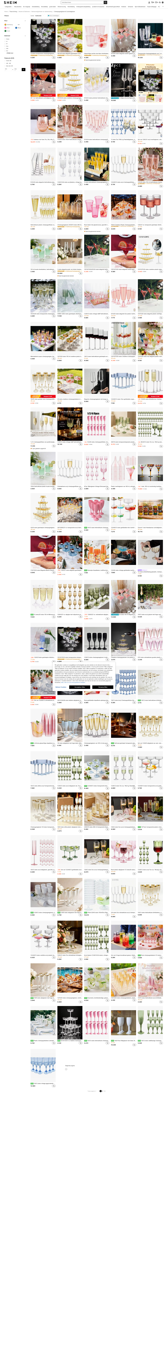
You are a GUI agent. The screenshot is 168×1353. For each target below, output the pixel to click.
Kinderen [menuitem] (123, 6)
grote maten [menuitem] (52, 6)
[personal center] (149, 2)
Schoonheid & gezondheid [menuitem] (113, 6)
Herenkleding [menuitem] (71, 6)
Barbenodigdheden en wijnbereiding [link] (42, 11)
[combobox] (37, 15)
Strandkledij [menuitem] (44, 6)
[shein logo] (10, 2)
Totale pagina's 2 (92, 1091)
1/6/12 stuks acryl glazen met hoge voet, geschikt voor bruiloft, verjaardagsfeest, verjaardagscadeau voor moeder (150, 614)
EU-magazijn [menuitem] (26, 6)
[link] (152, 2)
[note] (92, 60)
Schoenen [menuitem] (130, 6)
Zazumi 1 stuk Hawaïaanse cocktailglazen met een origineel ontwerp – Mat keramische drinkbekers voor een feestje (150, 527)
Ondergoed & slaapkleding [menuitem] (83, 6)
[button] (160, 2)
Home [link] (6, 11)
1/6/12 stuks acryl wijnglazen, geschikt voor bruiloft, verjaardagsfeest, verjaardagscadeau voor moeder (43, 869)
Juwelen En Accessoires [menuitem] (98, 6)
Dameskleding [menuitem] (35, 6)
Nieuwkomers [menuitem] (17, 6)
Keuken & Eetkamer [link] (24, 11)
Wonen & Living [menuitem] (62, 6)
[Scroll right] (163, 6)
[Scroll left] (160, 6)
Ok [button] (23, 69)
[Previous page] (98, 1091)
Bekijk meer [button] (10, 53)
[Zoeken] (105, 2)
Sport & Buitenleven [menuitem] (140, 6)
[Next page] (105, 1091)
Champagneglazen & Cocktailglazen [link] (64, 11)
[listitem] (43, 40)
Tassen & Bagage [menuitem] (151, 6)
